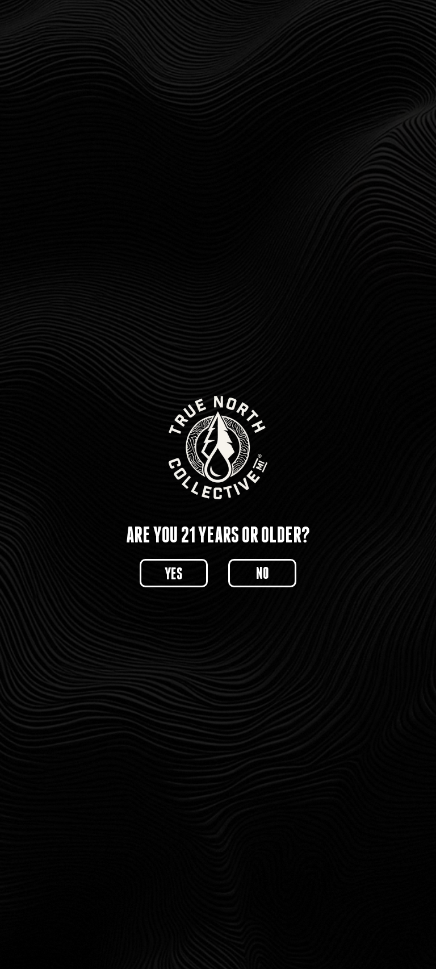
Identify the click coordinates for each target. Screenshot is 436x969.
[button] (174, 573)
